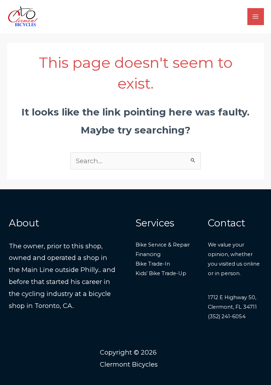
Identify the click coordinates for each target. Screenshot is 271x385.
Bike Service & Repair (163, 245)
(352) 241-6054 (227, 316)
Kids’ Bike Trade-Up (161, 273)
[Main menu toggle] (255, 16)
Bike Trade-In (153, 264)
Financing (148, 254)
